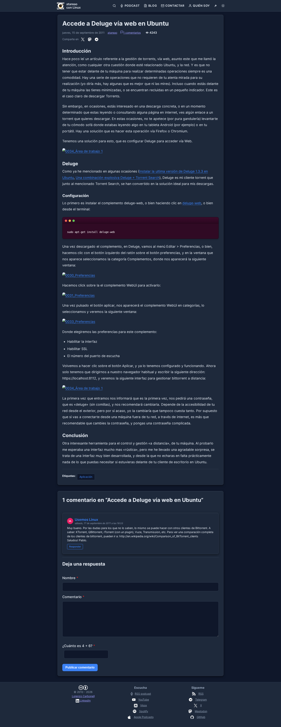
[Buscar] (114, 6)
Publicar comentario (80, 667)
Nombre (70, 578)
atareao (112, 32)
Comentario (73, 597)
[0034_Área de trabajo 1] (140, 151)
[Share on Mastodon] (89, 39)
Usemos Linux (86, 520)
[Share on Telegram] (96, 39)
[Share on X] (82, 39)
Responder (75, 546)
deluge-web (191, 203)
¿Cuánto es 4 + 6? (78, 646)
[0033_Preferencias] (140, 322)
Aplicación (86, 476)
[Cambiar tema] (223, 6)
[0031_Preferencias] (140, 295)
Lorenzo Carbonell (83, 696)
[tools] (215, 6)
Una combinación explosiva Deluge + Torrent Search (117, 178)
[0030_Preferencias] (140, 275)
